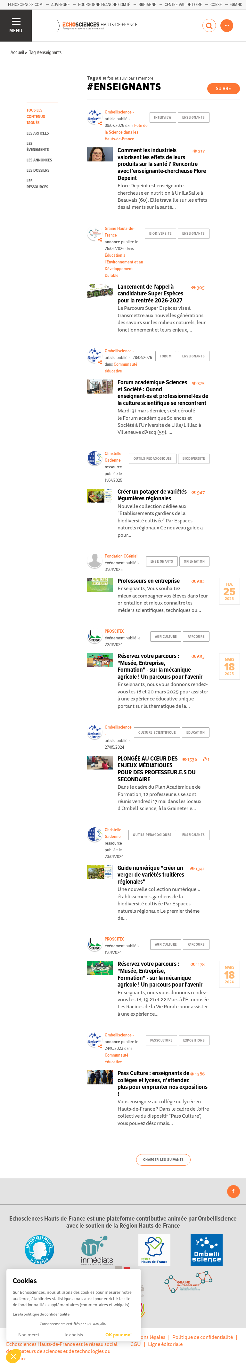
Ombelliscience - (119, 112)
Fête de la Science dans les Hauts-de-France (126, 132)
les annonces (39, 160)
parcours (196, 637)
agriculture (166, 637)
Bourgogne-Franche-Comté (104, 5)
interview (162, 117)
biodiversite (160, 233)
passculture (161, 1040)
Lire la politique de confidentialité (41, 1314)
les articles (38, 133)
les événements (38, 146)
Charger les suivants (163, 1159)
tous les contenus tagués (36, 117)
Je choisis (73, 1334)
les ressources (37, 184)
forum (165, 356)
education (195, 732)
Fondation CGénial (121, 556)
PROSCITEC (115, 631)
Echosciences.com (25, 5)
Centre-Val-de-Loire (183, 5)
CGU (135, 1344)
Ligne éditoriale (165, 1344)
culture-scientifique (157, 732)
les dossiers (38, 170)
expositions (194, 1040)
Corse (216, 5)
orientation (194, 561)
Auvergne (60, 5)
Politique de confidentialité (202, 1337)
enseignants (193, 117)
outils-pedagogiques (153, 459)
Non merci (28, 1334)
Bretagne (147, 5)
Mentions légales (146, 1337)
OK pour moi (118, 1334)
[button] (13, 1356)
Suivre (223, 88)
